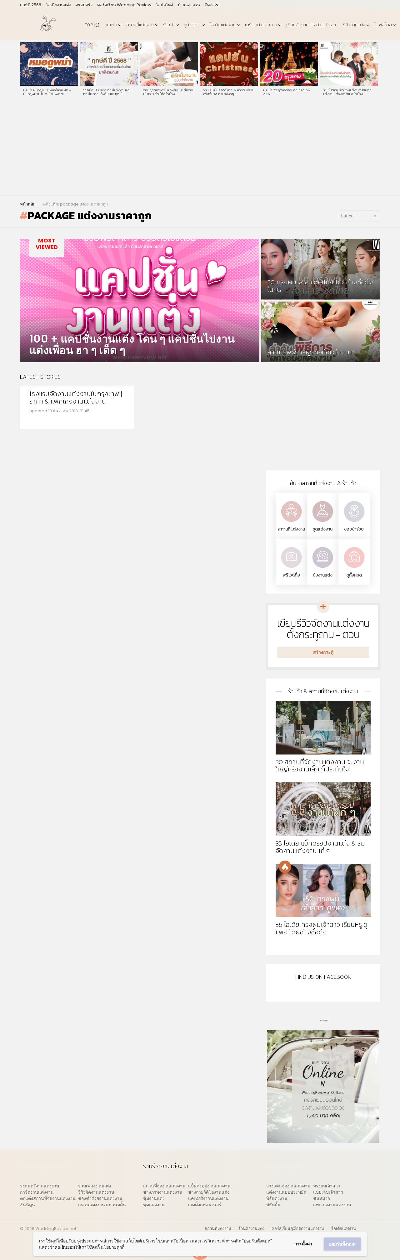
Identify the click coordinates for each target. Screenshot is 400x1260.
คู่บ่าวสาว (192, 25)
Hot (285, 867)
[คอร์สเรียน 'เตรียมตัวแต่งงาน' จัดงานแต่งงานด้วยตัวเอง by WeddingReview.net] (323, 1139)
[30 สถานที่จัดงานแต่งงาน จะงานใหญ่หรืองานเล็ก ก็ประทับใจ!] (323, 727)
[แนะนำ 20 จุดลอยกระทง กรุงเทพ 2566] (289, 64)
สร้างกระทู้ (323, 652)
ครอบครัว (83, 5)
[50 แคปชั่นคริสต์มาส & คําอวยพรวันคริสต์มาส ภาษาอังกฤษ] (229, 64)
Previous (23, 71)
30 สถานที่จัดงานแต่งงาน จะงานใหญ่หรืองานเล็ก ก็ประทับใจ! (320, 765)
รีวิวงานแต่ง (354, 25)
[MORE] (119, 423)
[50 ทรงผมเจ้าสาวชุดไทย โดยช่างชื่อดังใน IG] (320, 269)
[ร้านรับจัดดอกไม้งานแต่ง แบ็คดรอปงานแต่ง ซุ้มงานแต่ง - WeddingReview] (322, 568)
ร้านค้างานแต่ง (251, 1228)
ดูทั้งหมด (354, 575)
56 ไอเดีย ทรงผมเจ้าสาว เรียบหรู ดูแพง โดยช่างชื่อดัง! (322, 928)
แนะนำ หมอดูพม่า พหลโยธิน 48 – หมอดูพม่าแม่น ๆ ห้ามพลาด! (47, 92)
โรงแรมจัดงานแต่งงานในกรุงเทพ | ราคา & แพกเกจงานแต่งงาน (75, 397)
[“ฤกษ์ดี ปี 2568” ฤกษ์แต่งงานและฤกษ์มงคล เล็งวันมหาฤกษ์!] (109, 64)
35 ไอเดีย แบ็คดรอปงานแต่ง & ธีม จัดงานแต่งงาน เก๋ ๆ (320, 847)
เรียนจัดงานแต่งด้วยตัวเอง (311, 25)
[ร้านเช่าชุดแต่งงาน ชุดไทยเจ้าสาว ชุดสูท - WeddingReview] (322, 522)
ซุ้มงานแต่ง (322, 575)
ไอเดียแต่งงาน (223, 25)
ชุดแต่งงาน (322, 529)
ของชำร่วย (354, 529)
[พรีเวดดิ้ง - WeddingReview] (291, 568)
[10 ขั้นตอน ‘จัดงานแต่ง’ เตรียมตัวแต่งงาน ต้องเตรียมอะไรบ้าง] (349, 64)
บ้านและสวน (189, 5)
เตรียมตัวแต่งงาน (261, 25)
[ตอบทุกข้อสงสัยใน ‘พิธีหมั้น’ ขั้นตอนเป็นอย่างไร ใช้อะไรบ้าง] (169, 64)
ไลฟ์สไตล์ (164, 5)
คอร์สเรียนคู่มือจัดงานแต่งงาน (298, 1228)
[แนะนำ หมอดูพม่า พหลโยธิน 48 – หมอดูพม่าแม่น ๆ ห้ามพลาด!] (49, 64)
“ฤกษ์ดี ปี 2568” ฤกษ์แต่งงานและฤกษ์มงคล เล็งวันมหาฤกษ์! (107, 92)
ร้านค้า (169, 25)
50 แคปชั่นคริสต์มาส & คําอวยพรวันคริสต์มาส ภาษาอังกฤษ (228, 92)
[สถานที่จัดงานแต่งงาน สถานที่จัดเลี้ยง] (291, 522)
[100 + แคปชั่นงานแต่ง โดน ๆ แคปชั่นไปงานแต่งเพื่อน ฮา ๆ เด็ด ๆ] (139, 300)
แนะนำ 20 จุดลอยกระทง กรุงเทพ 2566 (287, 92)
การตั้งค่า (303, 1244)
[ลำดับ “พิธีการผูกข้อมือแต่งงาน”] (320, 332)
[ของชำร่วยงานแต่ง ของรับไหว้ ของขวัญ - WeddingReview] (354, 522)
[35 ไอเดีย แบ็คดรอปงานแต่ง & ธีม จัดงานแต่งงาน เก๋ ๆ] (323, 809)
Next (377, 71)
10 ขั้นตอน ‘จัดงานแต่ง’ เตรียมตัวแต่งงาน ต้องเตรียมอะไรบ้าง (347, 92)
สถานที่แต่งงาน (140, 25)
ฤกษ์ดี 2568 (30, 5)
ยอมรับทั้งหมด (342, 1244)
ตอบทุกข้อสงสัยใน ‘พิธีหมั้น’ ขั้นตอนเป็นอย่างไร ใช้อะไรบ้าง (168, 92)
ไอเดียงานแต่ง (58, 5)
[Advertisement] (200, 148)
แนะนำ (111, 25)
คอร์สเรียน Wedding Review (124, 5)
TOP (92, 24)
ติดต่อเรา (212, 5)
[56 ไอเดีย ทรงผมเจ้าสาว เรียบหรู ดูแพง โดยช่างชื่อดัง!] (323, 890)
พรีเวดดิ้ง (291, 575)
